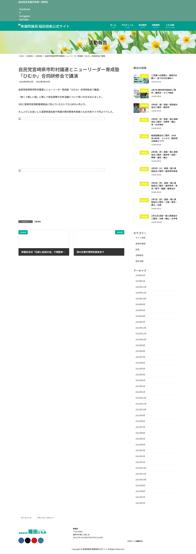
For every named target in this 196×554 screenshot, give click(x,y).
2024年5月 (140, 310)
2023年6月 (140, 362)
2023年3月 (140, 380)
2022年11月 (140, 403)
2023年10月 (140, 339)
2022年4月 (140, 444)
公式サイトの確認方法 (134, 541)
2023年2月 (140, 386)
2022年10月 (140, 409)
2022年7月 (140, 427)
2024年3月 (140, 322)
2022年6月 (140, 432)
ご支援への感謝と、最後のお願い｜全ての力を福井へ (164, 77)
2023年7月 (140, 356)
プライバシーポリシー (45, 517)
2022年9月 (140, 415)
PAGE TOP (188, 534)
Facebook (24, 9)
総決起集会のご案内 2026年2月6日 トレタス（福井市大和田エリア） (164, 138)
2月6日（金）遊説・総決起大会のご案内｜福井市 (164, 106)
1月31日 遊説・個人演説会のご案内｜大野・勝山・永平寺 (164, 217)
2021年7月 (140, 497)
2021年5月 (140, 502)
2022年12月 (140, 397)
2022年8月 (140, 421)
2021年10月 (140, 479)
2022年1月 (140, 462)
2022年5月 (140, 438)
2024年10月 (140, 298)
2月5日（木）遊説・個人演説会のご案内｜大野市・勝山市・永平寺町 (164, 122)
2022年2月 (140, 456)
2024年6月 (140, 304)
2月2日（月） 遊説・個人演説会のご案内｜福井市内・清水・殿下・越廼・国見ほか (164, 185)
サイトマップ (26, 517)
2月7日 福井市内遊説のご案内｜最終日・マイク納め (163, 91)
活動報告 (37, 221)
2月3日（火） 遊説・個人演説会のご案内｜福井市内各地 (164, 170)
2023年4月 (140, 374)
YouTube (24, 19)
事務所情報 (140, 243)
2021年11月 (140, 473)
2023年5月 (140, 368)
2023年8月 (140, 351)
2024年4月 (140, 316)
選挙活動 (139, 261)
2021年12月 (140, 468)
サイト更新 (140, 237)
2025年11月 (140, 286)
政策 (137, 249)
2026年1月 (140, 281)
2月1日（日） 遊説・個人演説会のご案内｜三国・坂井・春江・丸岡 (164, 202)
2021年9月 (140, 485)
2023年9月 (140, 345)
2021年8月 (140, 491)
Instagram (24, 16)
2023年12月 (140, 327)
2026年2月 (140, 275)
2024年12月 (140, 292)
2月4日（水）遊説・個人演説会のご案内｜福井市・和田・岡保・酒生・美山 (164, 154)
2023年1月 (140, 392)
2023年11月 (140, 333)
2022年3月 (140, 450)
